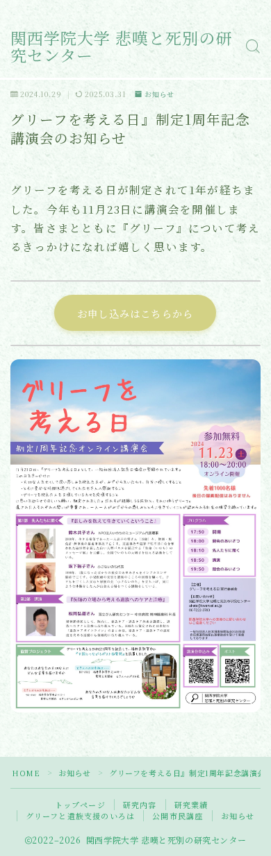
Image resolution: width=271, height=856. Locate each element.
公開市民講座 (177, 815)
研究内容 (140, 804)
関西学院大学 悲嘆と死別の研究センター (121, 47)
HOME (26, 772)
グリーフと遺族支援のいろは (81, 815)
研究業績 (191, 804)
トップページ (80, 804)
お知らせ (160, 94)
